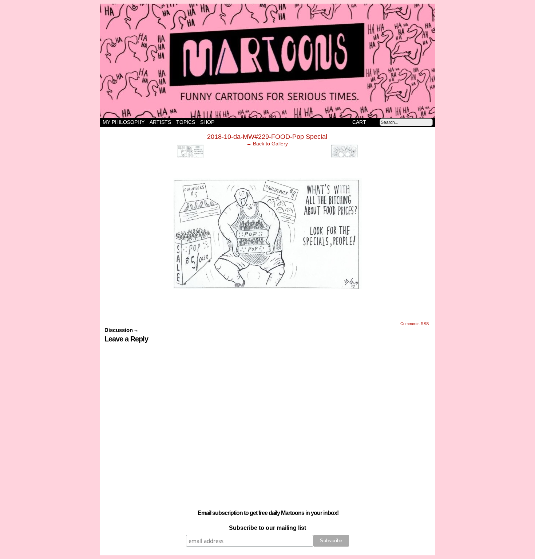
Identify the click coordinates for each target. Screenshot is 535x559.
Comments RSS (414, 323)
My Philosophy (123, 122)
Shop (207, 122)
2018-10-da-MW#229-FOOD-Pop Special (267, 136)
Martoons (282, 61)
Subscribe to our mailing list (267, 528)
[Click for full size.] (267, 291)
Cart (359, 122)
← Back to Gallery (267, 143)
